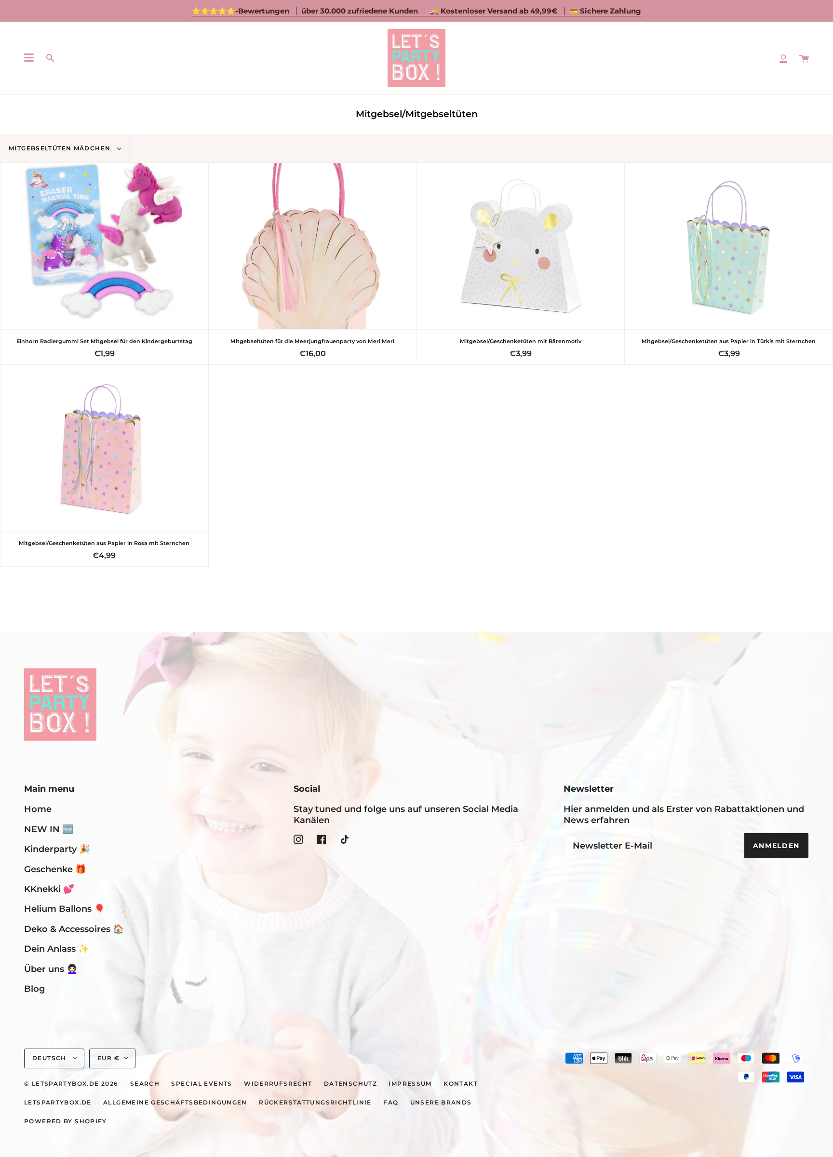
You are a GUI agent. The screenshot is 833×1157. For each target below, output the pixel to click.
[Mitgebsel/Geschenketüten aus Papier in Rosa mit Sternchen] (104, 448)
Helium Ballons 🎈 (64, 908)
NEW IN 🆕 (48, 829)
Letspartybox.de (58, 1102)
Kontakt (460, 1083)
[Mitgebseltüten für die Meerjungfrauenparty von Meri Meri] (312, 246)
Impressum (410, 1083)
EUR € (108, 1058)
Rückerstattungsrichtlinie (315, 1102)
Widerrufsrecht (278, 1083)
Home (38, 808)
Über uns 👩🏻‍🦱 (51, 968)
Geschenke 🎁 (55, 869)
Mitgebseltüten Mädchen (61, 148)
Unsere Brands (441, 1102)
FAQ (390, 1102)
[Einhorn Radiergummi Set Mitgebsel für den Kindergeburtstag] (104, 246)
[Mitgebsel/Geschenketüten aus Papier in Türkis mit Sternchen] (729, 246)
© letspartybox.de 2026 (71, 1083)
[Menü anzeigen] (29, 58)
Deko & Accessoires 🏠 (74, 928)
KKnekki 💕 (49, 888)
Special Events (201, 1083)
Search (145, 1083)
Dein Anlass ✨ (56, 948)
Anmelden (776, 846)
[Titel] (783, 58)
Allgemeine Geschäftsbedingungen (175, 1102)
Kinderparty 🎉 (57, 848)
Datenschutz (350, 1083)
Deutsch (50, 1058)
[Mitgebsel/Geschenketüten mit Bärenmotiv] (521, 246)
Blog (34, 988)
